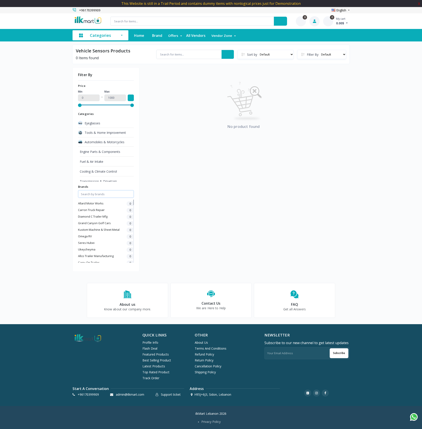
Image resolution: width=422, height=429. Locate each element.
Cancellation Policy (208, 366)
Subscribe (339, 353)
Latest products (153, 366)
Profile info (150, 342)
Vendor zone (222, 35)
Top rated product (155, 372)
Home (139, 35)
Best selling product (156, 360)
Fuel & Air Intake (91, 161)
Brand (157, 35)
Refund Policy (204, 354)
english (341, 10)
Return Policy (204, 360)
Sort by (252, 54)
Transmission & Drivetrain (98, 181)
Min (80, 91)
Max (107, 91)
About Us (201, 342)
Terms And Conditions (210, 348)
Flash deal (149, 348)
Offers (173, 35)
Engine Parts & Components (100, 152)
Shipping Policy (205, 372)
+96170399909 (89, 10)
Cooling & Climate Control (98, 171)
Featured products (155, 354)
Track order (150, 378)
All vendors (196, 35)
